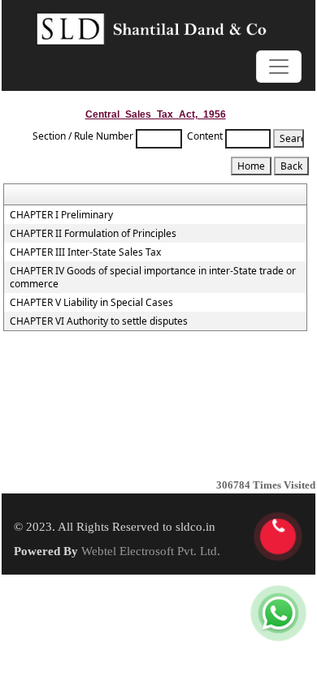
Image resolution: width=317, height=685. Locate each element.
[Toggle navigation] (279, 66)
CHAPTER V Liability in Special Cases (91, 302)
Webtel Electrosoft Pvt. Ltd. (150, 551)
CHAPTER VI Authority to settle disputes (99, 321)
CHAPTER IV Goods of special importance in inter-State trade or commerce (153, 278)
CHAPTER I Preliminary (61, 215)
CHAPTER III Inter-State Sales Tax (85, 252)
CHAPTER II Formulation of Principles (93, 233)
